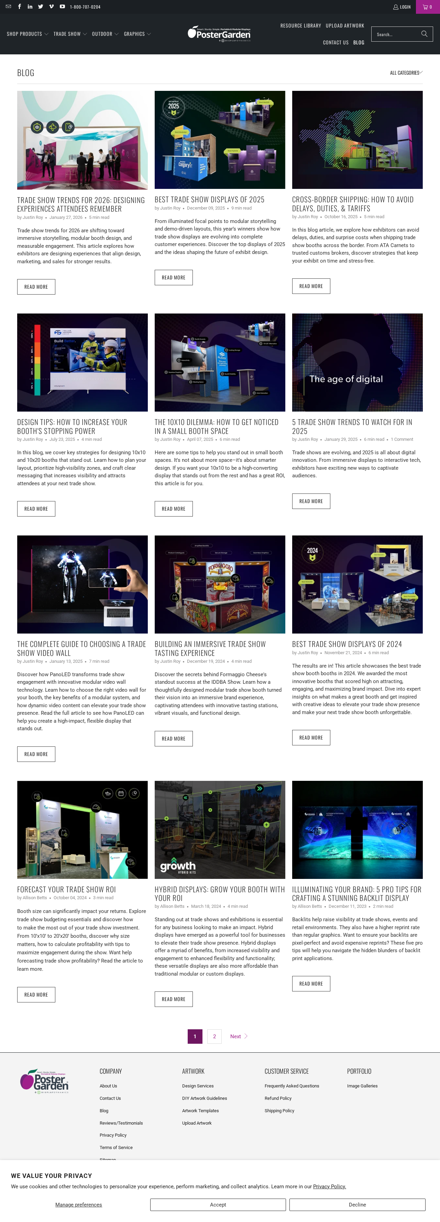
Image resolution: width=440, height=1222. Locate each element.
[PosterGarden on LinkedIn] (30, 7)
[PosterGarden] (219, 34)
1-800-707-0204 (85, 7)
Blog (104, 1110)
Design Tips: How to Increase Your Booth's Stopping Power (72, 426)
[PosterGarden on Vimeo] (51, 7)
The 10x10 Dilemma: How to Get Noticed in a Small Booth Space (217, 426)
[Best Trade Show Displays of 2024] (357, 584)
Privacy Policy (113, 1135)
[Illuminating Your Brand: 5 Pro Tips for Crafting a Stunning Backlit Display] (357, 830)
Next (236, 1036)
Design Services (198, 1085)
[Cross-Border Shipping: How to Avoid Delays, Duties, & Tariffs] (357, 140)
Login (405, 7)
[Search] (424, 34)
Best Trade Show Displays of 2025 (210, 199)
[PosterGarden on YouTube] (62, 7)
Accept (218, 1205)
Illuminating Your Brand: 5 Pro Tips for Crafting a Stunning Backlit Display (357, 893)
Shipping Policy (279, 1110)
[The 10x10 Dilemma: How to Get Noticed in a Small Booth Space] (220, 363)
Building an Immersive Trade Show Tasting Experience (210, 648)
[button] (28, 34)
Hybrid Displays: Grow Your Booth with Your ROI (220, 893)
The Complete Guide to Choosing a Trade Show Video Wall (81, 648)
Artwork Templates (200, 1110)
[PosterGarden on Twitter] (40, 7)
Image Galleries (362, 1085)
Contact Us (110, 1098)
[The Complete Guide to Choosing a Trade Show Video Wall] (82, 584)
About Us (108, 1085)
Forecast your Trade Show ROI (66, 889)
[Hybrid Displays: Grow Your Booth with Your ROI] (220, 830)
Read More (36, 286)
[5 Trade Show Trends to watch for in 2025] (357, 363)
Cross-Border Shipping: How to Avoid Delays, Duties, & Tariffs (353, 203)
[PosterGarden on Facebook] (19, 7)
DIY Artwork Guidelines (204, 1098)
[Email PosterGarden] (8, 7)
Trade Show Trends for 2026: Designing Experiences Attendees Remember (81, 204)
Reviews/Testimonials (121, 1123)
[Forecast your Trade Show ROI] (82, 830)
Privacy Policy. (329, 1186)
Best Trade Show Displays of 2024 (347, 643)
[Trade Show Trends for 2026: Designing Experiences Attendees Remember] (82, 140)
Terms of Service (116, 1147)
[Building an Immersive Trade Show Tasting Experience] (220, 584)
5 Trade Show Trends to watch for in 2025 (352, 426)
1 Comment (402, 439)
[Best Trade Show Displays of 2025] (220, 140)
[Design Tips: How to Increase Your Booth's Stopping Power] (82, 363)
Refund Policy (278, 1098)
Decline (357, 1205)
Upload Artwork (197, 1123)
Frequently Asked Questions (292, 1085)
